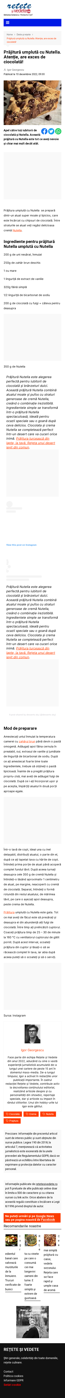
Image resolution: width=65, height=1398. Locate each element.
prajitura (13, 1120)
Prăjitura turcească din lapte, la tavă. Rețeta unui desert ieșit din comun (30, 443)
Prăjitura (9, 912)
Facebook (48, 1219)
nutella (50, 1114)
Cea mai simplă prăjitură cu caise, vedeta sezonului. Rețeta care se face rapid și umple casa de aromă (52, 1263)
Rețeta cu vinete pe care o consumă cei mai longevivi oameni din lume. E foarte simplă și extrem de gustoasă (32, 1267)
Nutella (17, 230)
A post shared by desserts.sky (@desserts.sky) (32, 714)
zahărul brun (27, 741)
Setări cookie (12, 1384)
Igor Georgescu (15, 69)
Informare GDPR (13, 1380)
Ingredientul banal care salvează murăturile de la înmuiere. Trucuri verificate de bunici (13, 1263)
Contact (8, 1371)
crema (32, 1114)
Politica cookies (13, 1376)
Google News (45, 1216)
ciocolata (14, 1114)
